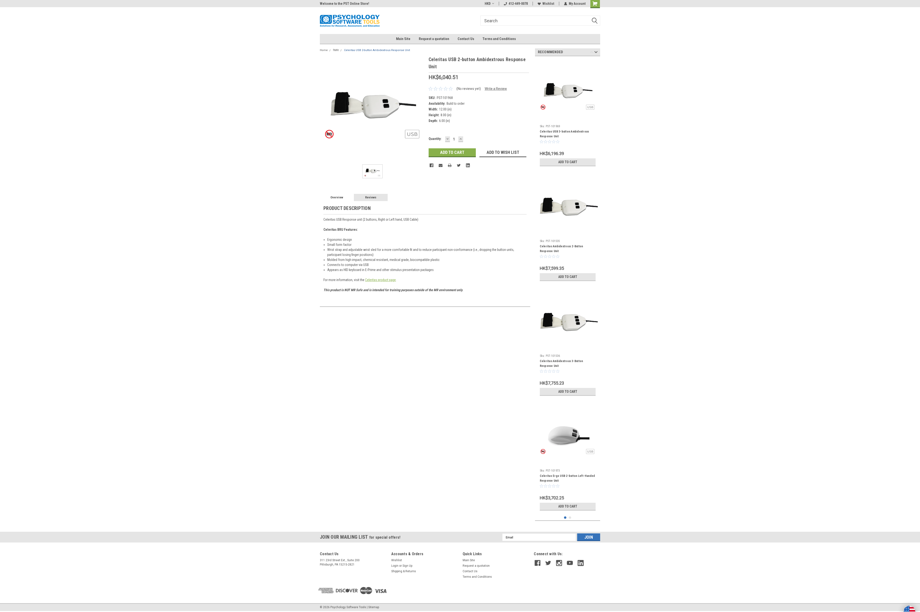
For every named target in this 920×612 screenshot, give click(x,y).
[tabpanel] (567, 114)
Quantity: (435, 139)
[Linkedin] (468, 165)
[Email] (441, 165)
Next (596, 53)
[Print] (450, 165)
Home (324, 50)
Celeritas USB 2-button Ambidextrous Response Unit (377, 50)
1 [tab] (565, 517)
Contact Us (466, 39)
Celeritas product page (380, 280)
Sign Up (407, 565)
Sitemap (373, 607)
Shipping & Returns (403, 571)
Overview (336, 197)
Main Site (403, 39)
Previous (591, 53)
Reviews (370, 197)
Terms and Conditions (499, 39)
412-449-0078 (518, 4)
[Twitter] (459, 165)
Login (394, 565)
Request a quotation (434, 39)
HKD (488, 4)
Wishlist (548, 4)
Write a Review (496, 89)
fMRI (336, 50)
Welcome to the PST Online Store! (344, 4)
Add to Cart (567, 162)
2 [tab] (570, 517)
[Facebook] (431, 165)
